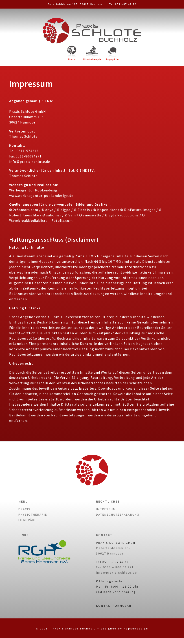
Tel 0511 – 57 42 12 (112, 562)
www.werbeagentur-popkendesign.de (41, 195)
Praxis (71, 59)
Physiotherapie (92, 59)
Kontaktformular (113, 606)
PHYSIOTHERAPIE (32, 514)
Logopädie (112, 59)
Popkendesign (136, 628)
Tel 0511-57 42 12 (122, 4)
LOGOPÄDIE (28, 520)
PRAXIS (24, 509)
